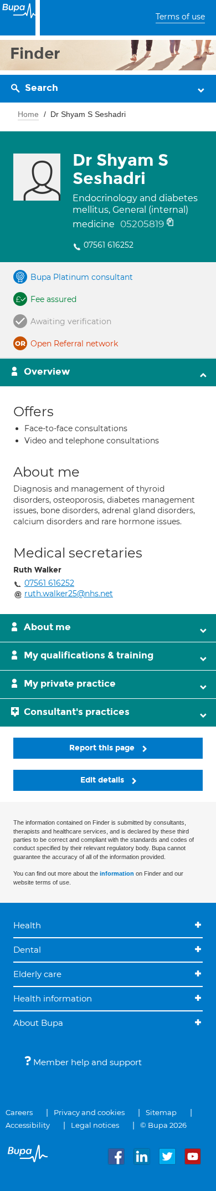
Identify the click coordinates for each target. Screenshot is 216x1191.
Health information (52, 998)
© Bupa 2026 (163, 1125)
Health (27, 925)
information (117, 873)
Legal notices (95, 1125)
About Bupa (38, 1023)
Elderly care (37, 974)
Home (28, 114)
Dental (27, 949)
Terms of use (180, 17)
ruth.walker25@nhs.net (68, 594)
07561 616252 (108, 245)
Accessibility (28, 1125)
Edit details (103, 780)
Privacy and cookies (89, 1112)
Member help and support (86, 1062)
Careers (19, 1112)
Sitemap (161, 1112)
